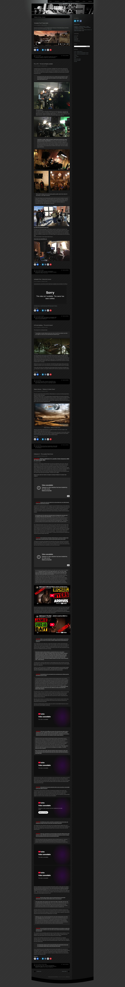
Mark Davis (51, 305)
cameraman (45, 271)
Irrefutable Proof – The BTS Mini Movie (41, 305)
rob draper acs (45, 57)
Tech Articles (57, 1)
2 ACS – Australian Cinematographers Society (81, 52)
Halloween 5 (37, 967)
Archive (84, 1)
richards (52, 446)
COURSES (77, 1)
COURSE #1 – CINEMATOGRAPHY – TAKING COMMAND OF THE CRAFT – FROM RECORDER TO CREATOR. (82, 27)
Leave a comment (65, 55)
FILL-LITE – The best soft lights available (43, 63)
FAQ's (75, 37)
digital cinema (51, 56)
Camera (39, 964)
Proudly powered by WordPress (53, 976)
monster (47, 967)
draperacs (39, 25)
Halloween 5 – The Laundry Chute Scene (43, 454)
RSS (90, 9)
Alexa (40, 56)
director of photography (49, 272)
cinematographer (46, 56)
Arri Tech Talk (76, 56)
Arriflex (75, 57)
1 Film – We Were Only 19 (78, 51)
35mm (39, 381)
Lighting (45, 964)
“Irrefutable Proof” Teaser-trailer (41, 23)
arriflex (42, 56)
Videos (63, 1)
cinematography (37, 272)
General (39, 55)
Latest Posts (70, 1)
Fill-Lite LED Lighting (77, 60)
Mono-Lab (67, 976)
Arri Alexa (75, 55)
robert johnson (39, 447)
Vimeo (56, 305)
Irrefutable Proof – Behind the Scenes (42, 279)
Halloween (54, 966)
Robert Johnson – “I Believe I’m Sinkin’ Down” (44, 389)
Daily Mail (45, 355)
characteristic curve (52, 381)
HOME (50, 1)
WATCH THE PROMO (38, 434)
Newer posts (64, 971)
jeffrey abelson (48, 446)
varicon (49, 57)
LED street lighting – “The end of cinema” (43, 325)
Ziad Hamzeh (53, 57)
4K (38, 56)
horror (44, 967)
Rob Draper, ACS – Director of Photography (48, 8)
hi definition (41, 57)
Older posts (38, 971)
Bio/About (90, 1)
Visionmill (75, 61)
